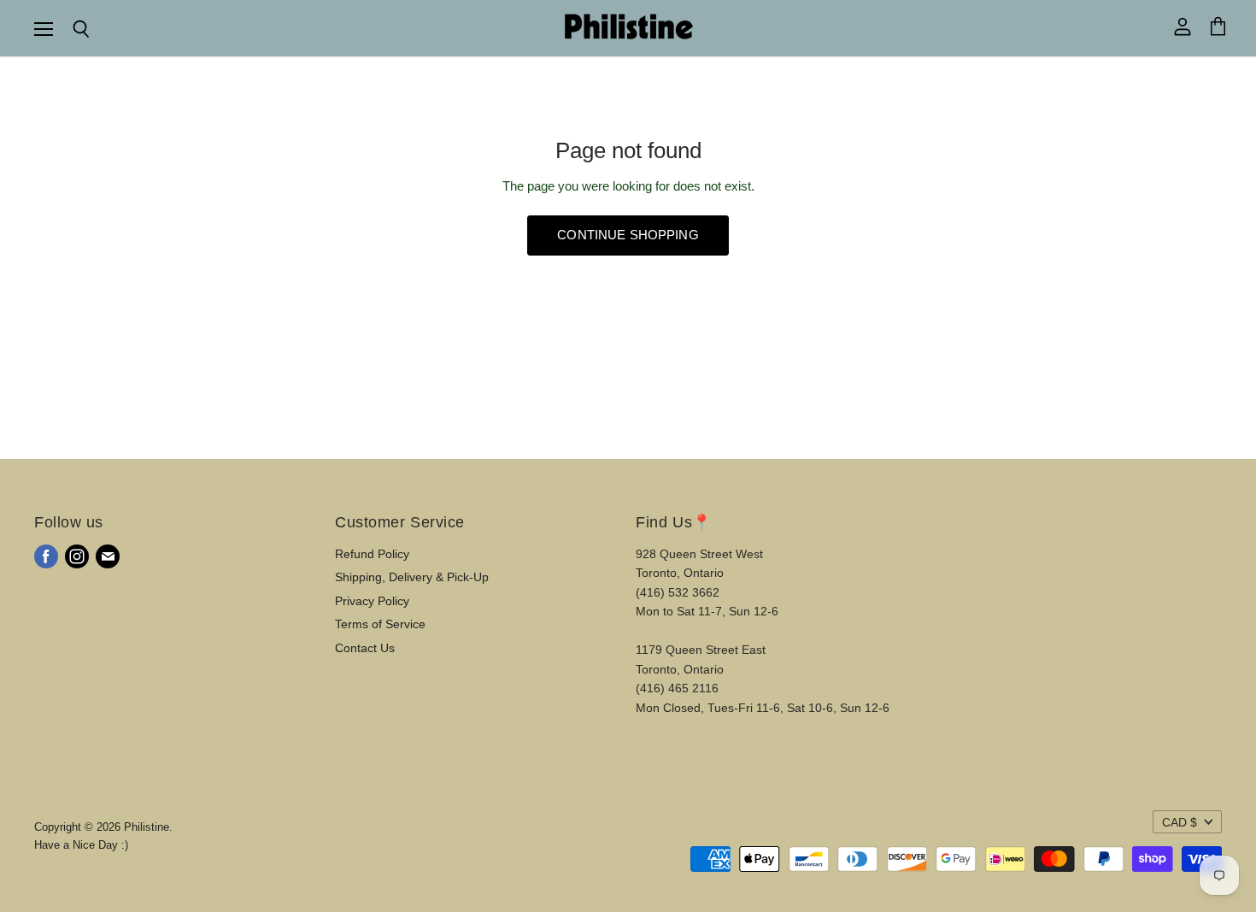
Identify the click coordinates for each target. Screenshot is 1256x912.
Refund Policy (372, 554)
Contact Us (365, 648)
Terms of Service (380, 624)
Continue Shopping (628, 235)
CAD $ (1179, 822)
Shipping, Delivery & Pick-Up (412, 577)
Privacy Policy (372, 601)
